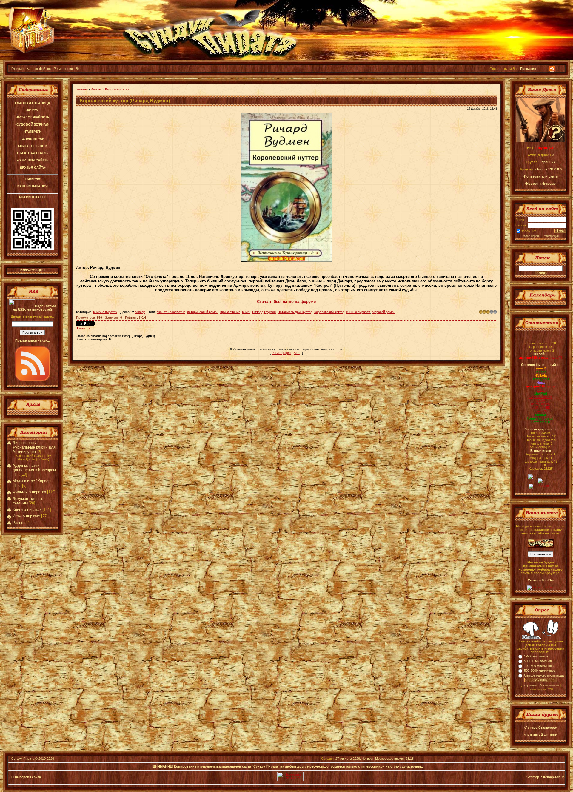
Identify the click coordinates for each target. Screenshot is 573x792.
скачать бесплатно (171, 312)
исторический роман (202, 312)
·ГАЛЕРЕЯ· (32, 131)
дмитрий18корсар (534, 357)
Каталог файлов (39, 68)
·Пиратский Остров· (540, 734)
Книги (246, 312)
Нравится (83, 328)
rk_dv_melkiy (540, 404)
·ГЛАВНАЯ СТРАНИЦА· (32, 103)
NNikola (541, 375)
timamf (540, 415)
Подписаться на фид (32, 340)
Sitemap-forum (553, 777)
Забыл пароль (531, 236)
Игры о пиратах (26, 516)
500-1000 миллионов (539, 670)
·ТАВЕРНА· (32, 179)
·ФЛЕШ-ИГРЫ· (32, 139)
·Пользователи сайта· (541, 176)
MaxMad (540, 393)
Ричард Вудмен (264, 312)
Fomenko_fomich (540, 418)
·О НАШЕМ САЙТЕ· (32, 160)
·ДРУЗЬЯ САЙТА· (33, 167)
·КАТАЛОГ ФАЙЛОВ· (32, 117)
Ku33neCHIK (540, 407)
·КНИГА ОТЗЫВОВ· (32, 146)
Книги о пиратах (27, 509)
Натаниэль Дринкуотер (295, 312)
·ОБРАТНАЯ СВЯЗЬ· (32, 153)
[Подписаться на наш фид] (32, 380)
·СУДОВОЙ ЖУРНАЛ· (32, 124)
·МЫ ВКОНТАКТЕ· (32, 197)
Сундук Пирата (22, 758)
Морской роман (383, 312)
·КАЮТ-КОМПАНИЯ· (32, 186)
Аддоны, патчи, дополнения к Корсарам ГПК (34, 470)
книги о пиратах (358, 312)
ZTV (540, 390)
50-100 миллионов (538, 661)
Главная (17, 68)
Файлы (96, 89)
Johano (541, 372)
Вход (79, 68)
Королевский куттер (329, 312)
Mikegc (140, 312)
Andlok (541, 400)
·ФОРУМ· (32, 110)
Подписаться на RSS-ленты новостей (34, 307)
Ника (541, 382)
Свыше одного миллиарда (544, 675)
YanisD (540, 368)
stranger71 (540, 379)
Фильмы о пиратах (29, 492)
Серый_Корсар (540, 397)
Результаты (530, 685)
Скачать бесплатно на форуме (286, 301)
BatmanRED (540, 422)
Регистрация (63, 68)
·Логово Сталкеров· (540, 727)
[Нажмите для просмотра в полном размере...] (286, 260)
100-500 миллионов (539, 666)
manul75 (556, 357)
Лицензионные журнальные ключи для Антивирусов (34, 447)
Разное (19, 522)
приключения (230, 312)
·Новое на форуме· (541, 183)
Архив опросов (549, 685)
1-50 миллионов (536, 656)
